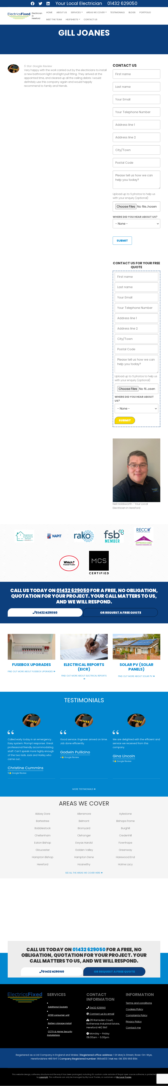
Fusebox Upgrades (31, 664)
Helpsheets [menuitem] (71, 20)
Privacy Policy (134, 1021)
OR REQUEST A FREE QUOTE (120, 612)
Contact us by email (102, 1013)
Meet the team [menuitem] (54, 19)
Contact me (133, 1027)
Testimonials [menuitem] (117, 12)
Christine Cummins (25, 767)
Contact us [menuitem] (90, 19)
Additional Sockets (58, 1006)
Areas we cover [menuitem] (95, 13)
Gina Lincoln (124, 756)
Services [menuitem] (75, 13)
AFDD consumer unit (58, 1015)
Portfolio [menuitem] (145, 12)
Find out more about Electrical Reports (84, 675)
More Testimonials (82, 789)
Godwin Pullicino (75, 752)
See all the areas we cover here (82, 872)
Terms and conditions (139, 1003)
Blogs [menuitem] (132, 12)
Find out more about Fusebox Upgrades (30, 671)
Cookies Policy (134, 1009)
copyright (43, 1077)
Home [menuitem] (49, 12)
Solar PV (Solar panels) (136, 667)
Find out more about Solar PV (135, 676)
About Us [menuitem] (61, 12)
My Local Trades (123, 1077)
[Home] (19, 16)
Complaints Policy (136, 1015)
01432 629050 (122, 3)
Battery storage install (60, 1023)
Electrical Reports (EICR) (84, 667)
